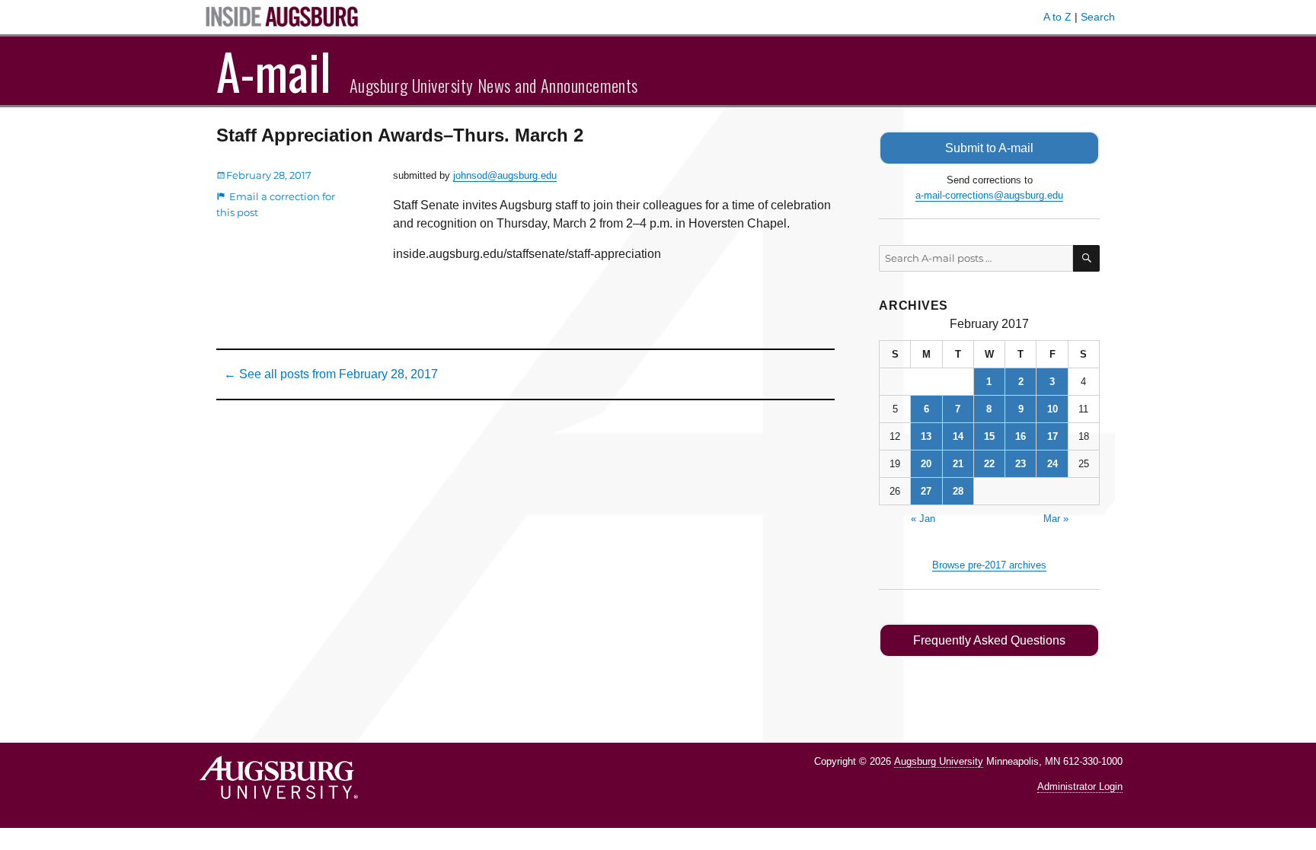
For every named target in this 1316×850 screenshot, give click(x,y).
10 (1052, 409)
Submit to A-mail (989, 148)
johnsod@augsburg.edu (505, 175)
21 (958, 464)
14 (958, 436)
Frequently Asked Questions (989, 640)
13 (926, 436)
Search (1098, 17)
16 (1020, 436)
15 (989, 436)
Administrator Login (1080, 786)
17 (1052, 436)
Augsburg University (938, 761)
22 (989, 464)
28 (958, 491)
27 (926, 491)
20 (926, 464)
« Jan (923, 518)
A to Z (1057, 17)
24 (1052, 464)
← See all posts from (331, 374)
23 (1020, 464)
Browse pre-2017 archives (989, 565)
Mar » (1055, 518)
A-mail (273, 71)
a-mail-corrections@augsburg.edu (989, 195)
